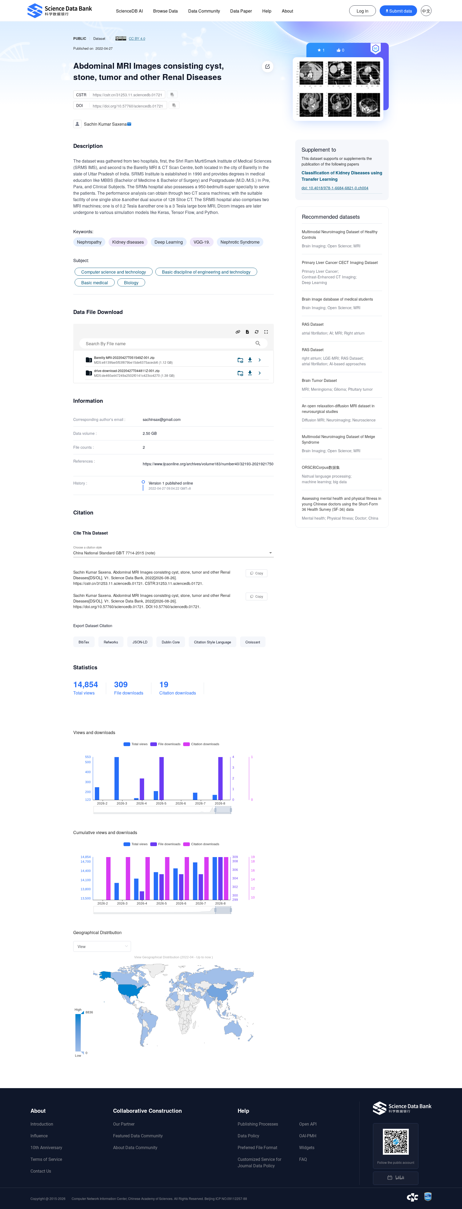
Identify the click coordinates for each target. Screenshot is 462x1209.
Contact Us (40, 1171)
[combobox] (173, 552)
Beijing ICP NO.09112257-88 (226, 1198)
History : (80, 483)
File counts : (83, 447)
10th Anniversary (46, 1147)
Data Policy (248, 1135)
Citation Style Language (212, 641)
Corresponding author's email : (99, 419)
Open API (308, 1124)
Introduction (41, 1124)
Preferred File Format (257, 1147)
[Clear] (263, 553)
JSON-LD (140, 641)
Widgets (306, 1147)
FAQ (303, 1159)
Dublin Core (171, 641)
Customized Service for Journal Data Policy (259, 1162)
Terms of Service (46, 1159)
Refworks (111, 641)
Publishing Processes (258, 1124)
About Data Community (135, 1147)
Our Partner (123, 1124)
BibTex (84, 641)
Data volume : (85, 433)
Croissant (252, 641)
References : (84, 461)
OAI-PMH (307, 1135)
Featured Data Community (138, 1135)
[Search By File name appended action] (258, 343)
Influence (39, 1135)
